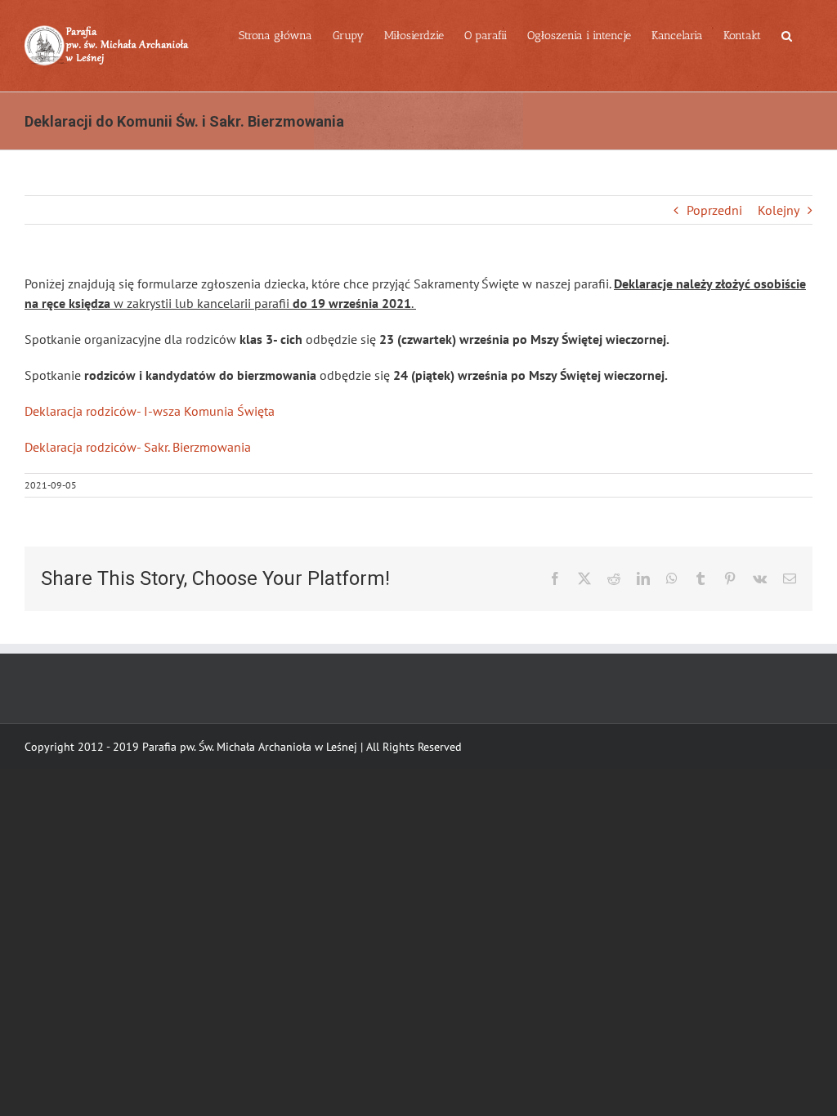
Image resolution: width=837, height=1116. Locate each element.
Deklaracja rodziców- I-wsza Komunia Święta (150, 411)
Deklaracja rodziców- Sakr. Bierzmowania (138, 447)
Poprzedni (714, 210)
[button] (786, 34)
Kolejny (778, 210)
